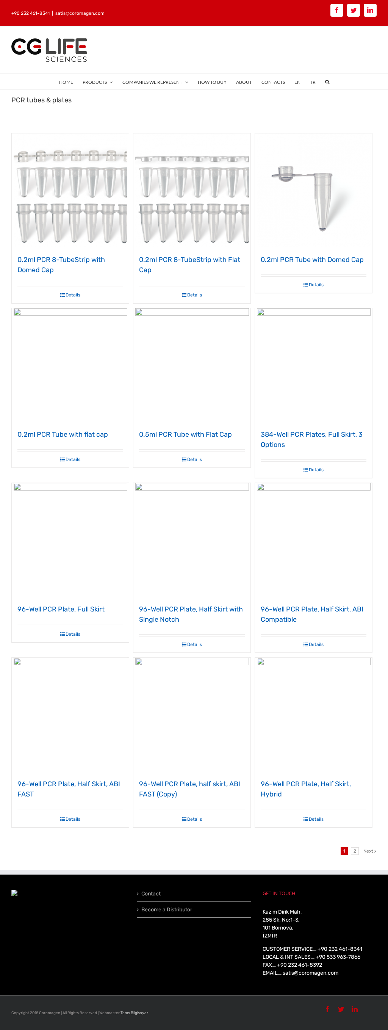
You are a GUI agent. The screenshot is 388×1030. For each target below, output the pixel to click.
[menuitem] (71, 81)
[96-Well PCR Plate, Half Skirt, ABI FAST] (70, 714)
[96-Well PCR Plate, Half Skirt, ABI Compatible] (313, 540)
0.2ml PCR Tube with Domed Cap (312, 260)
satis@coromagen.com (80, 13)
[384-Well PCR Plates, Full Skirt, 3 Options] (313, 365)
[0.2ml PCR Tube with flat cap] (70, 365)
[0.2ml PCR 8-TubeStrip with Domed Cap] (70, 190)
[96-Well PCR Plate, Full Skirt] (70, 540)
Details (73, 295)
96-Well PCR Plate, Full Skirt (61, 609)
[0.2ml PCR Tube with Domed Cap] (313, 190)
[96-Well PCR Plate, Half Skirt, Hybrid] (313, 714)
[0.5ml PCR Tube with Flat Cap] (191, 365)
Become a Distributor (166, 909)
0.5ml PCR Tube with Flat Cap (185, 434)
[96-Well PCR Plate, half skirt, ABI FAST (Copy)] (191, 714)
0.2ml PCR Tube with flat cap (62, 434)
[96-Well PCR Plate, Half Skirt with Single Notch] (191, 540)
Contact (151, 893)
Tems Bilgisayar (134, 1013)
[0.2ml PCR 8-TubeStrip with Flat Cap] (191, 190)
